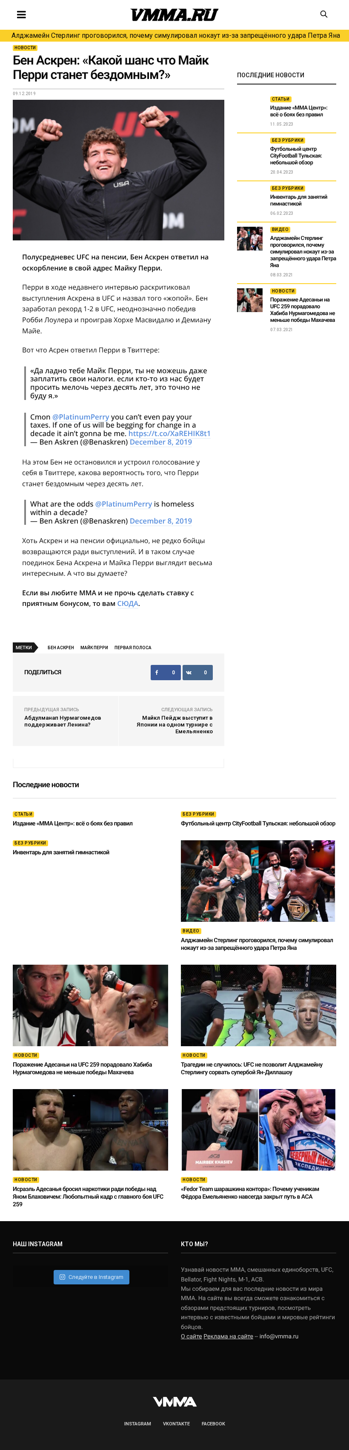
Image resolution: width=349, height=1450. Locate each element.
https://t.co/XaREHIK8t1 (170, 433)
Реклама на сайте (228, 1336)
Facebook (213, 1424)
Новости (25, 47)
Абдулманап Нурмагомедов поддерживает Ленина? (62, 721)
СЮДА (127, 603)
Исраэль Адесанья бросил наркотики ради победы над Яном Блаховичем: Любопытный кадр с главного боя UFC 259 (88, 1197)
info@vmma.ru (279, 1336)
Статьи (281, 99)
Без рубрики (288, 140)
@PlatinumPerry (80, 417)
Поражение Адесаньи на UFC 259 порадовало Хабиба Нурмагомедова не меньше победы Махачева (302, 310)
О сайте (191, 1336)
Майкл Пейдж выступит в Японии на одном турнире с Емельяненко (175, 725)
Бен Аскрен (61, 647)
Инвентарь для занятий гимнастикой (298, 200)
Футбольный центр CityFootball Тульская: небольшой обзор (296, 156)
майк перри (94, 647)
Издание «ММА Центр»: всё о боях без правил (299, 111)
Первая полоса (133, 647)
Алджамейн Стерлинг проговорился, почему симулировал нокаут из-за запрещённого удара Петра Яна (175, 35)
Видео (280, 229)
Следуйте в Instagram (96, 1277)
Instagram (137, 1424)
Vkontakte (176, 1424)
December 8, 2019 (161, 442)
